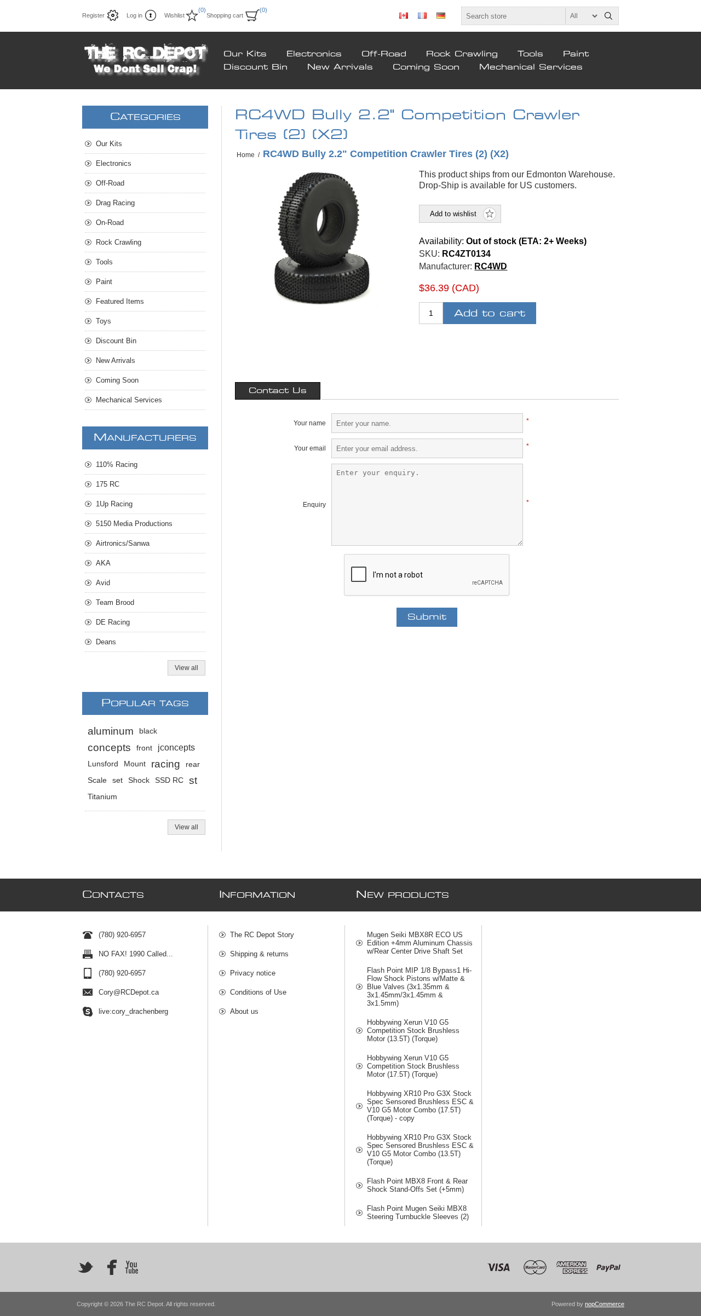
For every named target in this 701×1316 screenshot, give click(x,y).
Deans (106, 642)
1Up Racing (114, 504)
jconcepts (176, 747)
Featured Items (120, 301)
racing (165, 764)
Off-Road (383, 54)
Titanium (102, 797)
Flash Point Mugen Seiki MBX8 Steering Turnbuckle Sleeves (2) (418, 1212)
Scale (97, 780)
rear (193, 764)
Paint (576, 54)
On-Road (110, 222)
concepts (109, 747)
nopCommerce (604, 1304)
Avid (103, 583)
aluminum (111, 731)
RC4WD (490, 266)
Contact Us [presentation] (278, 391)
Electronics (314, 54)
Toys (103, 321)
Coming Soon (426, 67)
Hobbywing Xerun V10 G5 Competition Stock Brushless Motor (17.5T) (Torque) (413, 1066)
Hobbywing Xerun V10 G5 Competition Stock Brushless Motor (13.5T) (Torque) (413, 1030)
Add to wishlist (453, 214)
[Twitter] (85, 1267)
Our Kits (245, 54)
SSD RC (169, 780)
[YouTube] (131, 1267)
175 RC (107, 484)
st (193, 780)
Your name (310, 423)
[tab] (277, 391)
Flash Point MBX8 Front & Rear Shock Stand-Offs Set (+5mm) (417, 1185)
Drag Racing (115, 203)
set (117, 780)
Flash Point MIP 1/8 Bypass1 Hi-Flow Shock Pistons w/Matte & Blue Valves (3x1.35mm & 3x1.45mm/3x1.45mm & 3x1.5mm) (419, 986)
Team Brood (115, 602)
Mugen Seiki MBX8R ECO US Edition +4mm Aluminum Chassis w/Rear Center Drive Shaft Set (420, 943)
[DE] (441, 15)
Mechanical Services (531, 67)
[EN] (403, 15)
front (144, 747)
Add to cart (489, 313)
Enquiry (314, 505)
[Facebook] (108, 1267)
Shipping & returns (259, 954)
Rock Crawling (462, 54)
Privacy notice (252, 973)
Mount (135, 764)
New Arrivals (340, 67)
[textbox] (530, 16)
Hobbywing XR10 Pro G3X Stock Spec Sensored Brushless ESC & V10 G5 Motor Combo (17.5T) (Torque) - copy (420, 1105)
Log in (134, 15)
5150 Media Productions (134, 524)
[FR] (422, 15)
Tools (530, 54)
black (148, 731)
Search (608, 16)
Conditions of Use (258, 992)
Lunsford (103, 764)
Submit (426, 617)
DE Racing (113, 622)
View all (186, 668)
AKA (103, 563)
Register (93, 15)
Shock (139, 780)
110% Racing (116, 464)
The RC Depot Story (262, 935)
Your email (310, 448)
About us (244, 1011)
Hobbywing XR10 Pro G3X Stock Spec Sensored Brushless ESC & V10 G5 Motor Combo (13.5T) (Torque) (420, 1149)
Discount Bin (255, 67)
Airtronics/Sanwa (123, 543)
